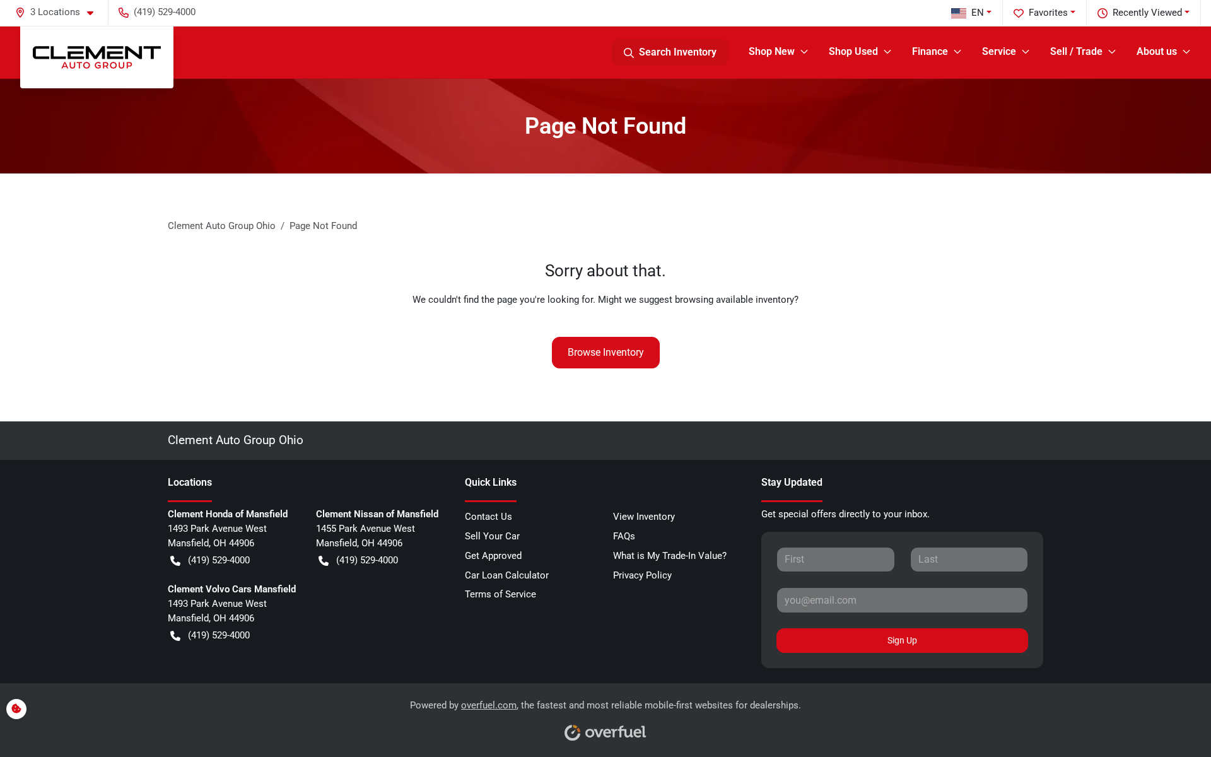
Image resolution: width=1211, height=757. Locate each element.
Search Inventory (678, 52)
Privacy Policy (642, 575)
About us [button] (1157, 51)
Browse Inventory (606, 352)
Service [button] (999, 51)
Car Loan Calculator (507, 575)
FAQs (624, 536)
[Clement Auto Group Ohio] (96, 57)
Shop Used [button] (853, 51)
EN (977, 12)
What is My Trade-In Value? (670, 555)
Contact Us (488, 516)
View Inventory (644, 516)
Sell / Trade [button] (1076, 51)
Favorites (1048, 12)
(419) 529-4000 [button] (165, 12)
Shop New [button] (772, 51)
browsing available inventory (734, 299)
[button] (59, 12)
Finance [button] (930, 51)
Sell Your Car (492, 536)
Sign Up (902, 640)
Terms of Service (500, 594)
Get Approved (493, 555)
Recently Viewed (1147, 12)
